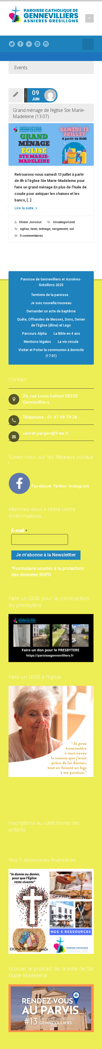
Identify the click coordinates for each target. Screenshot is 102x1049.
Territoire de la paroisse (49, 295)
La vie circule (68, 342)
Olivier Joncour (30, 222)
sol (71, 229)
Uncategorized (64, 222)
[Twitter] (11, 44)
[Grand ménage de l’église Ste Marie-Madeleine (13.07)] (51, 144)
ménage (44, 229)
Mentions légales (37, 342)
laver (34, 229)
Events (20, 67)
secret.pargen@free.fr (46, 433)
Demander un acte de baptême (51, 311)
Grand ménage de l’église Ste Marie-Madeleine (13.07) (49, 113)
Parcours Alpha (34, 334)
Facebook (41, 486)
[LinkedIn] (37, 44)
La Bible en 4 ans (67, 334)
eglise (24, 229)
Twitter (60, 486)
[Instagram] (45, 44)
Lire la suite (24, 208)
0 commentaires (31, 236)
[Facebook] (20, 44)
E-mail (19, 530)
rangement (60, 229)
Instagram (79, 486)
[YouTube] (29, 44)
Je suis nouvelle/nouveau (51, 303)
